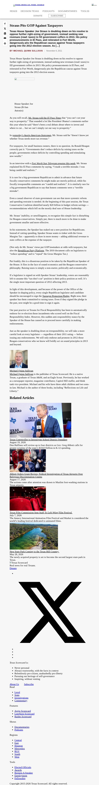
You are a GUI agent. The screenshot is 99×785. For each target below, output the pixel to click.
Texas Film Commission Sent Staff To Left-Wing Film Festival (41, 512)
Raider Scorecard (22, 716)
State (16, 695)
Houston (18, 745)
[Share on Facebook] (5, 23)
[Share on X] (5, 28)
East (16, 743)
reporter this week (53, 163)
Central (18, 740)
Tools (84, 11)
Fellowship (19, 778)
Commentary (20, 700)
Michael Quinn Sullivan (28, 51)
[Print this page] (5, 43)
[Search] (94, 5)
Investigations (21, 697)
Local (17, 692)
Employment (20, 775)
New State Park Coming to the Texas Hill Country (34, 551)
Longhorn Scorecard (24, 713)
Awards (18, 770)
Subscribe (57, 16)
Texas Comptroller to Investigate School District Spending (38, 439)
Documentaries (67, 11)
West (16, 756)
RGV (16, 751)
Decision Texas (30, 11)
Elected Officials (22, 767)
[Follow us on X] (51, 649)
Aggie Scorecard (22, 711)
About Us (14, 684)
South (17, 754)
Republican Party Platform (31, 250)
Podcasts (48, 11)
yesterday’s (31, 135)
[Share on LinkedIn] (5, 33)
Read (13, 11)
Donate (37, 16)
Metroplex (19, 748)
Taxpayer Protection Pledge (55, 296)
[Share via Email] (5, 38)
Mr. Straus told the (44, 117)
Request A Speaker (23, 772)
